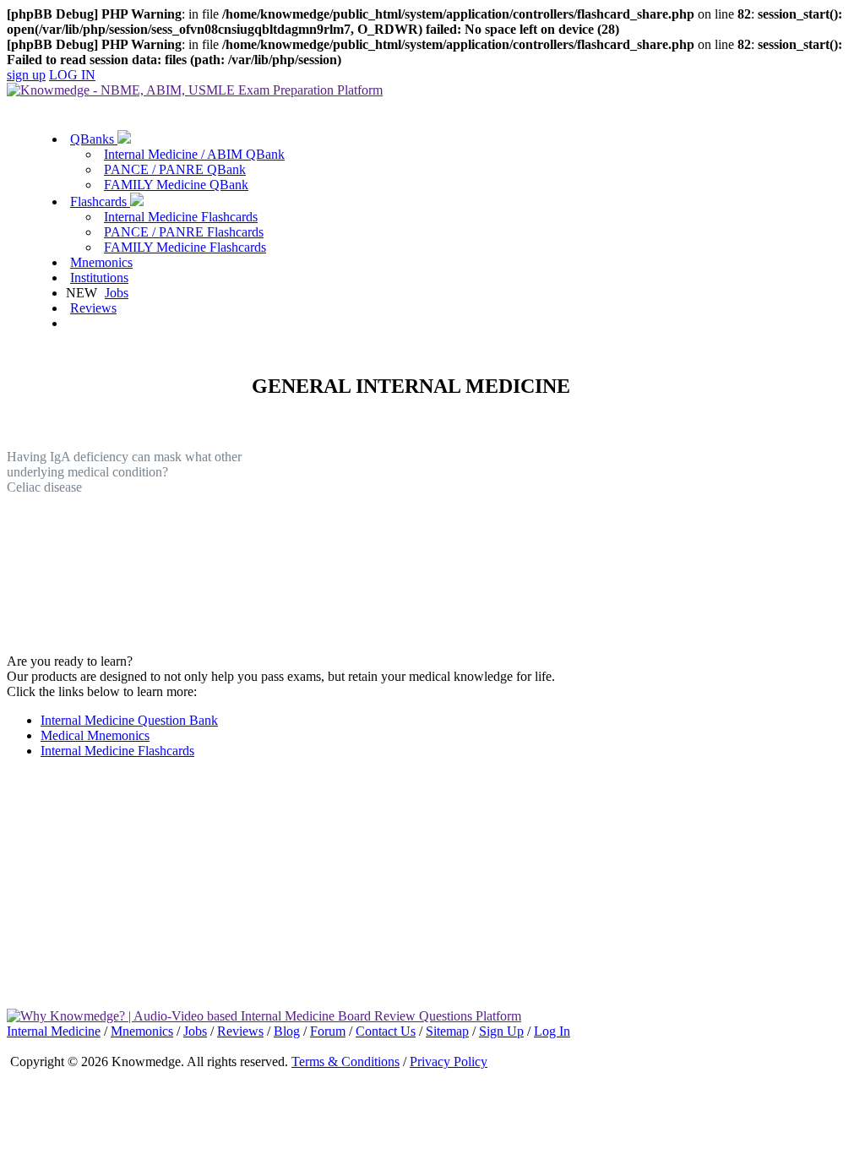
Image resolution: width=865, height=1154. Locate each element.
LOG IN (72, 75)
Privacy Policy (448, 1061)
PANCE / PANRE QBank (175, 169)
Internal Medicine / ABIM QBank (194, 154)
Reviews (93, 308)
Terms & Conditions (345, 1061)
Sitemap (447, 1031)
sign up (26, 75)
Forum (327, 1031)
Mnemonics (101, 262)
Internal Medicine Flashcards (181, 217)
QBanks (93, 139)
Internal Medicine (54, 1031)
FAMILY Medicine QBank (176, 184)
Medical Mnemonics (95, 735)
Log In (552, 1031)
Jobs (116, 293)
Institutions (99, 277)
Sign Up (501, 1031)
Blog (287, 1031)
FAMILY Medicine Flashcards (185, 247)
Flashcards (100, 201)
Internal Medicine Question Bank (129, 720)
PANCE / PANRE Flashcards (184, 232)
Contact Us (386, 1031)
